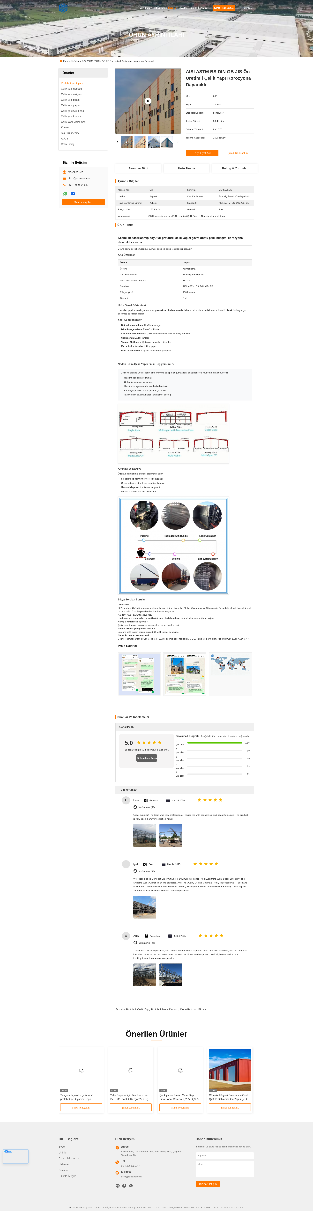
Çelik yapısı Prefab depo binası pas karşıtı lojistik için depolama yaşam (229, 1097)
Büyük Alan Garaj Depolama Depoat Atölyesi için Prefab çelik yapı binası (79, 1097)
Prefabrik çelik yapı (137, 1009)
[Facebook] (124, 1186)
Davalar (63, 1170)
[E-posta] (72, 193)
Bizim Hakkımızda (156, 8)
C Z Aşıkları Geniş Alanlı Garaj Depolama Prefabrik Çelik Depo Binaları (128, 1097)
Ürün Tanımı (186, 168)
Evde (141, 8)
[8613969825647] (131, 1186)
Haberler (64, 1164)
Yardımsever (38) (147, 943)
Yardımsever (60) (147, 807)
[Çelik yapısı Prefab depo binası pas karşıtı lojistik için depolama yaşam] (230, 1070)
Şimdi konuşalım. (224, 8)
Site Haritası (94, 1207)
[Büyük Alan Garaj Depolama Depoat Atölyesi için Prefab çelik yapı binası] (81, 1070)
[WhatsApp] (65, 193)
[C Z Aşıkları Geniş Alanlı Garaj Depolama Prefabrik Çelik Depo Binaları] (131, 1070)
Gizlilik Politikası (77, 1207)
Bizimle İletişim (197, 8)
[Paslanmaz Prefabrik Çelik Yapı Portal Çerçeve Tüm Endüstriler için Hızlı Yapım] (180, 1070)
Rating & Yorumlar (235, 168)
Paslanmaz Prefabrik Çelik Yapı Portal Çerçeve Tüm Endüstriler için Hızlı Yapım (180, 1097)
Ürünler (173, 8)
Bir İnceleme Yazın (147, 758)
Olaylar (183, 8)
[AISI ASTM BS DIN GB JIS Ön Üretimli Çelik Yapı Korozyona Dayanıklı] (148, 101)
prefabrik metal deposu (164, 1009)
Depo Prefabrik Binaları (193, 1009)
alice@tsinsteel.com (79, 178)
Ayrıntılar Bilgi (138, 168)
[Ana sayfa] (63, 8)
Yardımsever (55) (147, 871)
